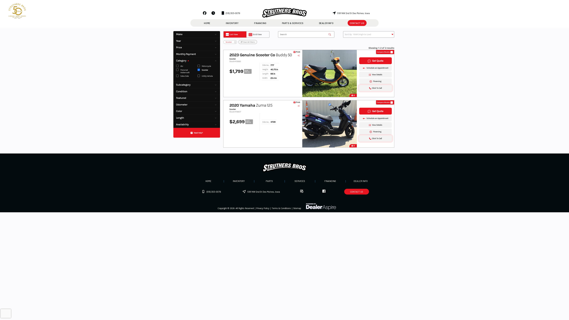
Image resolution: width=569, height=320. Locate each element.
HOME (208, 181)
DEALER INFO (361, 181)
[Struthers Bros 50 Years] (17, 10)
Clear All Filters (248, 42)
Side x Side (184, 76)
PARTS (269, 181)
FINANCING (330, 181)
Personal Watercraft (185, 71)
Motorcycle (206, 66)
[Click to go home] (284, 167)
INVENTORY (239, 181)
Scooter (205, 70)
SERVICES (300, 181)
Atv (181, 66)
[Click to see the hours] (213, 13)
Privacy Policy (262, 208)
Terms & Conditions (281, 208)
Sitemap (297, 208)
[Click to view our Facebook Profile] (204, 13)
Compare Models (383, 52)
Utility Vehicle (207, 76)
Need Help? (198, 133)
